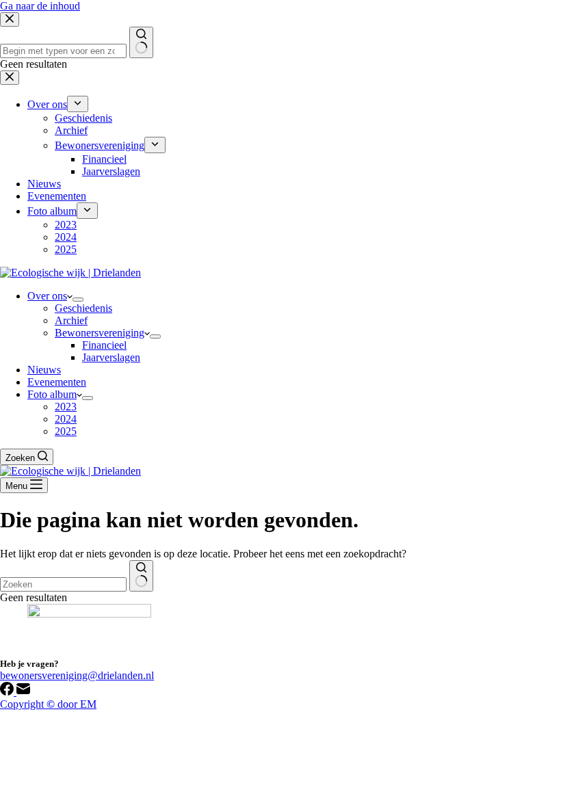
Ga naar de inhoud (40, 6)
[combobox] (63, 584)
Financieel (104, 345)
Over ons (47, 296)
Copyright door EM (48, 704)
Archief (71, 320)
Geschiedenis (83, 308)
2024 (66, 419)
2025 (66, 431)
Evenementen (56, 382)
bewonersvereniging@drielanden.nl (77, 675)
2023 (66, 406)
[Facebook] (8, 692)
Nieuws (44, 369)
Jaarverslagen (111, 357)
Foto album (52, 394)
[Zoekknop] (141, 576)
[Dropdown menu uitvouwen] (78, 299)
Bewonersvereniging (99, 333)
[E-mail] (23, 692)
